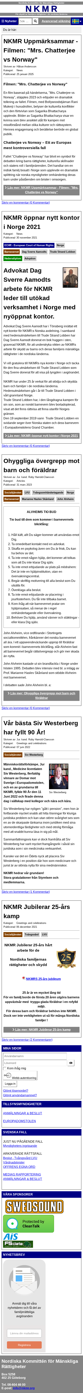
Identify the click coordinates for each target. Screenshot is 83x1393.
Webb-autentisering (23, 1077)
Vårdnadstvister (14, 1162)
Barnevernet (11, 251)
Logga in (10, 1083)
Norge (60, 245)
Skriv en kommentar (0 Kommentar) (26, 202)
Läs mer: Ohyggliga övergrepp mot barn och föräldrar (42, 696)
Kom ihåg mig (9, 1068)
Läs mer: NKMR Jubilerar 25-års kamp (42, 1029)
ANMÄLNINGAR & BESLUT (22, 1113)
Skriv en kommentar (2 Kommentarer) (27, 1039)
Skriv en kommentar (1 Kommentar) (26, 891)
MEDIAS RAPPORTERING (22, 1174)
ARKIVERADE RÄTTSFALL (22, 1153)
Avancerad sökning (56, 21)
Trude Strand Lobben (62, 251)
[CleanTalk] (28, 1231)
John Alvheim (65, 499)
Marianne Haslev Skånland (38, 499)
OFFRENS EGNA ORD (19, 1166)
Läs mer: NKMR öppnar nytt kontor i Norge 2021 (42, 435)
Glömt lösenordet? (15, 1090)
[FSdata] (18, 1246)
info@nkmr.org (24, 1388)
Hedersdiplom (12, 258)
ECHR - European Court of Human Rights (28, 245)
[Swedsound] (34, 1213)
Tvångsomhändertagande (48, 492)
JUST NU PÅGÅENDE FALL (23, 1141)
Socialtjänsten (12, 492)
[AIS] (10, 1238)
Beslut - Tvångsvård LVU (20, 1158)
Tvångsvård (32, 934)
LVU (27, 492)
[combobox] (25, 21)
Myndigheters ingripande (20, 1145)
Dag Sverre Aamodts (34, 251)
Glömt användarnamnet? (20, 1095)
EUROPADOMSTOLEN (19, 1121)
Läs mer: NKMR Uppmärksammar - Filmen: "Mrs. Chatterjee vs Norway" (42, 190)
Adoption (30, 258)
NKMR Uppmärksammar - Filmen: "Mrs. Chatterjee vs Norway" (40, 50)
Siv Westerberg (34, 754)
